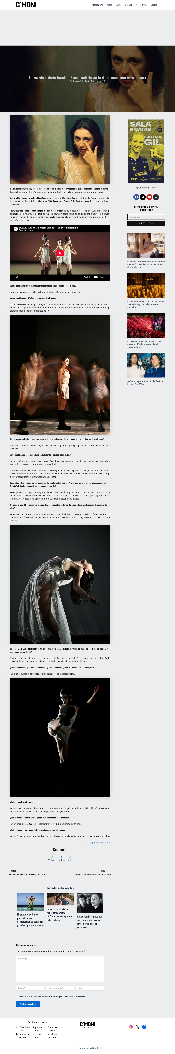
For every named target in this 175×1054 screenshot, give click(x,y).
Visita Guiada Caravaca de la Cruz (52, 1036)
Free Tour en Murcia (37, 1036)
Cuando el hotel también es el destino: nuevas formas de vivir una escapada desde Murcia (146, 264)
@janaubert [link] (95, 842)
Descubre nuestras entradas (38, 1022)
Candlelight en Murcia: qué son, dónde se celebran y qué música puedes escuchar (146, 304)
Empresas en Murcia (37, 1029)
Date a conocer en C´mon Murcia (23, 1036)
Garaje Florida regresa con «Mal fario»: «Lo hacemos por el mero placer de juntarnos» (89, 922)
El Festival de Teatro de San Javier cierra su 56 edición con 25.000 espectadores (144, 344)
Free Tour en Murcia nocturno (23, 1029)
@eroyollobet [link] (105, 842)
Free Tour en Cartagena (52, 1029)
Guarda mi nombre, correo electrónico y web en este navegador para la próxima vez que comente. (53, 996)
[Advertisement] (87, 27)
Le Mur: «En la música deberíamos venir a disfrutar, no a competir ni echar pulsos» (59, 914)
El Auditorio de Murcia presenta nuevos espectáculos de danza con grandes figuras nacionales (30, 920)
